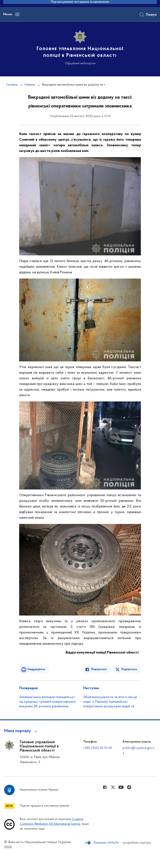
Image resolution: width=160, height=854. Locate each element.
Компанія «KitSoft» (107, 842)
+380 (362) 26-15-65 (97, 748)
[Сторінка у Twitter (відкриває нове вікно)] (112, 787)
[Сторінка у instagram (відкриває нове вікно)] (129, 787)
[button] (21, 731)
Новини (30, 84)
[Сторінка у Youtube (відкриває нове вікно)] (121, 787)
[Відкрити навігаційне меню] (17, 14)
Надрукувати (36, 669)
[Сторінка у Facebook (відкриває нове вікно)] (104, 787)
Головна (12, 84)
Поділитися (99, 669)
